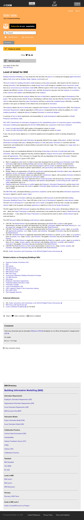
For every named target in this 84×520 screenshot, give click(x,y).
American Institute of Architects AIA (17, 262)
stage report (72, 145)
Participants (23, 211)
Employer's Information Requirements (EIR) (18, 399)
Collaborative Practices (11, 453)
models (52, 128)
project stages (27, 194)
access (14, 173)
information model (28, 83)
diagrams (41, 166)
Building (5, 77)
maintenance (22, 173)
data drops (76, 140)
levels (8, 140)
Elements (55, 227)
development (47, 90)
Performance (24, 184)
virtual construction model (70, 85)
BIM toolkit (13, 191)
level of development (16, 203)
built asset (11, 79)
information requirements (72, 191)
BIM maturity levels (12, 272)
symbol (60, 223)
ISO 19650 (7, 466)
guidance (17, 158)
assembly (76, 229)
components (52, 125)
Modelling (19, 77)
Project (16, 211)
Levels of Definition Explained (15, 307)
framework (50, 198)
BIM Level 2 (8, 479)
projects (7, 194)
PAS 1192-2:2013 (11, 290)
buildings (31, 164)
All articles (7, 42)
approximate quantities (16, 231)
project (48, 83)
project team (32, 90)
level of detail (10, 83)
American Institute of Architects (16, 198)
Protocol (20, 200)
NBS (7, 191)
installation (30, 173)
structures (40, 164)
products (8, 169)
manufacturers (46, 175)
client (5, 101)
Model (70, 211)
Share (8, 316)
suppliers (20, 92)
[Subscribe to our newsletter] (19, 28)
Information (12, 77)
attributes (60, 167)
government (35, 191)
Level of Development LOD (14, 286)
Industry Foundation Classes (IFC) (15, 441)
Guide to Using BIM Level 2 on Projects (17, 505)
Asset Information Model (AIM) (14, 424)
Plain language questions (14, 292)
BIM (7, 264)
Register (70, 11)
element (70, 200)
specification (40, 171)
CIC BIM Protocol (11, 277)
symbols (52, 166)
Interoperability (9, 437)
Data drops (9, 279)
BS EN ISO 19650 (34, 125)
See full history (8, 67)
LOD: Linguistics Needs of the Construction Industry (22, 288)
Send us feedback (35, 316)
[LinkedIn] (29, 55)
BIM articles (9, 266)
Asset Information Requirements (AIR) (16, 407)
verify (44, 142)
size (25, 231)
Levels (8, 128)
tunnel (39, 79)
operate (48, 101)
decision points (58, 153)
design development (63, 205)
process (50, 77)
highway (33, 79)
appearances (36, 205)
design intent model (42, 85)
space (70, 171)
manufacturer (28, 177)
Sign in (77, 11)
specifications (49, 167)
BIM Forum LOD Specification (15, 305)
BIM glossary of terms (13, 270)
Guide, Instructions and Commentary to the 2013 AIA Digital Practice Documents (34, 251)
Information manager (12, 284)
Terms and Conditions (63, 515)
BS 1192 (7, 470)
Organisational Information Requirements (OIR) (19, 403)
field (28, 246)
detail (50, 99)
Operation (9, 184)
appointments (14, 156)
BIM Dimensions (9, 487)
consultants (75, 90)
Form (24, 200)
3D (29, 171)
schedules (59, 164)
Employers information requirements (17, 281)
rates (75, 88)
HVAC (25, 227)
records (68, 180)
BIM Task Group (11, 273)
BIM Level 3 (8, 483)
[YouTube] (31, 55)
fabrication (53, 242)
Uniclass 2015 (8, 449)
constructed (14, 88)
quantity (13, 236)
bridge (28, 79)
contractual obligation (53, 112)
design (30, 99)
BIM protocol (39, 110)
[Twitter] (26, 55)
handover (9, 180)
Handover (9, 179)
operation (9, 173)
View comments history (12, 348)
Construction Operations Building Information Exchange (23, 275)
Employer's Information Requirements (54, 107)
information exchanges (11, 142)
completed (57, 101)
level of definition (66, 125)
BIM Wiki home (13, 37)
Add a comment (20, 316)
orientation (44, 231)
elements (71, 166)
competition (42, 191)
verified (32, 184)
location (34, 231)
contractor (10, 92)
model (55, 88)
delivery (27, 112)
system (63, 229)
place (23, 142)
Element (74, 211)
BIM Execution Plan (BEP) (12, 411)
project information (55, 142)
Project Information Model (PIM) (14, 420)
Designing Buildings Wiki (29, 257)
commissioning (60, 180)
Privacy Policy (48, 515)
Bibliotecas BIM (36, 331)
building (23, 79)
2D (48, 166)
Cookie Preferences (34, 515)
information (12, 85)
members (21, 90)
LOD (5, 333)
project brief (75, 184)
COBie (6, 445)
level (53, 205)
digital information (75, 77)
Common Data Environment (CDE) (15, 433)
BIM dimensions (11, 268)
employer (66, 90)
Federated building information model (17, 283)
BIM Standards (9, 462)
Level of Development (49, 200)
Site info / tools (29, 37)
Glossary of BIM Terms (11, 496)
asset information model (25, 88)
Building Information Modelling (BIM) (23, 390)
